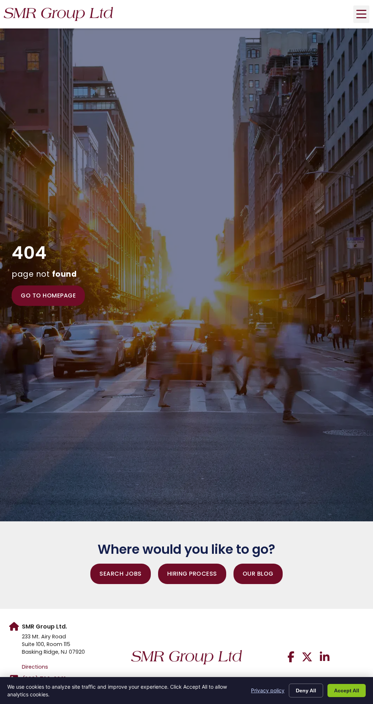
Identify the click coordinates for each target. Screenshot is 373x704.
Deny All (306, 690)
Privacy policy (267, 690)
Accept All (346, 690)
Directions (35, 666)
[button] (361, 14)
